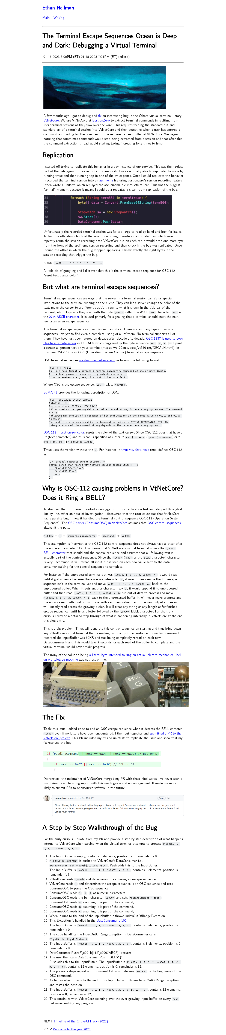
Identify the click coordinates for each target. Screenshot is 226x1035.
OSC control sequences (164, 523)
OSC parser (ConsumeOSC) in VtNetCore (97, 523)
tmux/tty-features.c (135, 450)
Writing (58, 18)
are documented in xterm (97, 360)
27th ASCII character (64, 317)
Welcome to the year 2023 (72, 1029)
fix (100, 116)
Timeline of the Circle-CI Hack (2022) (80, 1021)
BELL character (54, 553)
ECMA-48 (50, 392)
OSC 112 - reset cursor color (63, 432)
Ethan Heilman (58, 8)
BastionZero (101, 120)
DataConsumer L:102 (112, 921)
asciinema (106, 180)
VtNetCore (51, 120)
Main (46, 18)
